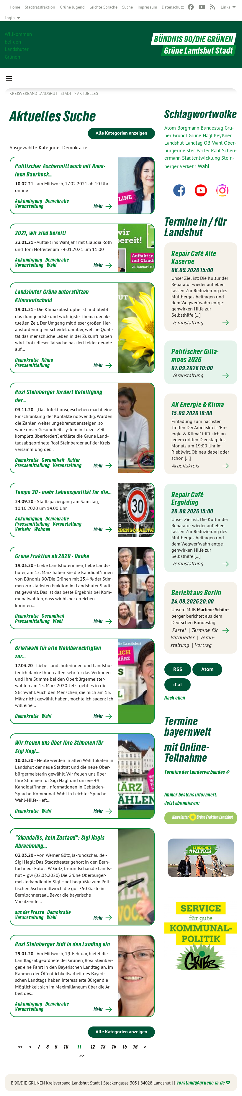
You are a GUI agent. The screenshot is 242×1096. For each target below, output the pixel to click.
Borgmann (189, 128)
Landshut (174, 143)
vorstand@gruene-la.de (200, 1083)
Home (15, 7)
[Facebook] (191, 7)
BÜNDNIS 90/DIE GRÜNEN (193, 39)
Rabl (216, 150)
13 (103, 1047)
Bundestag (213, 128)
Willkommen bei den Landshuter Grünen (18, 45)
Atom (170, 128)
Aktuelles (87, 93)
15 (124, 1047)
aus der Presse (29, 912)
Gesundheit (53, 460)
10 (66, 1047)
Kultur (74, 460)
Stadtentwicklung (201, 158)
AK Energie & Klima (197, 404)
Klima (47, 360)
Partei (204, 150)
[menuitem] (15, 7)
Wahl (52, 265)
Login (10, 17)
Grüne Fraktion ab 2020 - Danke (52, 556)
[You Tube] (201, 7)
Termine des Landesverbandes (194, 772)
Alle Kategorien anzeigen (121, 133)
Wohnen (42, 529)
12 (93, 1047)
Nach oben (174, 698)
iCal (177, 684)
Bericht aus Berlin (196, 592)
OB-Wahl (214, 143)
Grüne (196, 135)
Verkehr (23, 529)
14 (114, 1047)
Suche (127, 7)
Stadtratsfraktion (40, 7)
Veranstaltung (29, 206)
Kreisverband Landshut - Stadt (41, 93)
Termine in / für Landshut (195, 227)
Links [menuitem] (225, 7)
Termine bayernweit (187, 726)
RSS (177, 669)
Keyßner (223, 135)
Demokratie (57, 201)
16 (135, 1047)
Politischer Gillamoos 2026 (194, 355)
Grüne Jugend (72, 7)
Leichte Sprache (103, 7)
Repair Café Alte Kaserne (193, 257)
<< (20, 1047)
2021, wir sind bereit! (40, 233)
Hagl (208, 135)
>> (81, 1055)
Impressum (147, 7)
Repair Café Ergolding (187, 498)
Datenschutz (173, 7)
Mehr (98, 206)
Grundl (181, 135)
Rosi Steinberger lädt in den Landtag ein (62, 944)
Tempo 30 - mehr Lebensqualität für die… (63, 492)
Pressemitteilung (32, 365)
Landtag (194, 143)
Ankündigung (28, 201)
